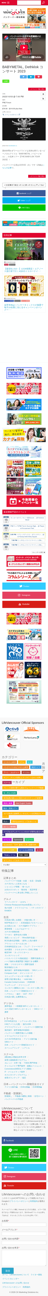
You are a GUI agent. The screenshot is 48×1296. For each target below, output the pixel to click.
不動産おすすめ (9, 855)
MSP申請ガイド (11, 923)
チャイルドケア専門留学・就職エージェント (23, 1066)
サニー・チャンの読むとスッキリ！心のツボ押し (22, 778)
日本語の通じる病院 (13, 920)
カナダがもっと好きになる (16, 884)
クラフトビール (21, 908)
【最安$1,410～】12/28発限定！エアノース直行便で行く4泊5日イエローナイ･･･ (23, 270)
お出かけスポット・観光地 (16, 890)
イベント (6, 840)
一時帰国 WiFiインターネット (27, 1006)
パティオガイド (37, 908)
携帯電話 (8, 1006)
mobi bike (28, 979)
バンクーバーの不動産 (14, 1099)
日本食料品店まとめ (13, 947)
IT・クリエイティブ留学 (15, 1072)
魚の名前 (8, 908)
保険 (6, 964)
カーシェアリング (12, 1048)
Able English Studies (23, 803)
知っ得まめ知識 (9, 793)
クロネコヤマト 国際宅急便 (22, 964)
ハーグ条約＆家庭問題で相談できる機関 (21, 961)
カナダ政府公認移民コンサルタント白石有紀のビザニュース (23, 815)
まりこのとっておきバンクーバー (16, 860)
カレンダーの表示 (38, 552)
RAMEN (8, 911)
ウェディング (10, 985)
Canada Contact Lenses (15, 982)
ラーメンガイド (11, 902)
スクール (6, 783)
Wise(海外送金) (28, 938)
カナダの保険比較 (12, 932)
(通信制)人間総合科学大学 (15, 1057)
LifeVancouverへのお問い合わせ (15, 1283)
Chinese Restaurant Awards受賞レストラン (23, 905)
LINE (6, 81)
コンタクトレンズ (12, 955)
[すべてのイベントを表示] (43, 94)
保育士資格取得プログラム (16, 1060)
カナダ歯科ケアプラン (28, 926)
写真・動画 (23, 855)
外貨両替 (31, 982)
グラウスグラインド (13, 1027)
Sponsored (12, 264)
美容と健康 (7, 803)
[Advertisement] (24, 338)
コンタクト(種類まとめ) (14, 988)
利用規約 (34, 1201)
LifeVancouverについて (19, 1275)
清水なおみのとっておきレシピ (24, 821)
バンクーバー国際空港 (33, 1027)
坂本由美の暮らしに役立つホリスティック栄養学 (22, 798)
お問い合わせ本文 (10, 1248)
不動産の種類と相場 (23, 1096)
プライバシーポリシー (19, 1201)
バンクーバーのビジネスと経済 (15, 767)
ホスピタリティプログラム (16, 1075)
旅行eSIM (27, 1024)
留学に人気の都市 (29, 941)
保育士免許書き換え (13, 979)
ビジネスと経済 (9, 762)
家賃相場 (8, 929)
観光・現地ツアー (10, 808)
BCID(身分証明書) (12, 941)
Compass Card (11, 973)
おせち (23, 902)
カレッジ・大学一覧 (13, 1063)
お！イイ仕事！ (9, 850)
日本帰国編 (37, 1087)
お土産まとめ (10, 926)
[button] (43, 98)
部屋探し (8, 1096)
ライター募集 (36, 1275)
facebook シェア (25, 193)
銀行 (18, 994)
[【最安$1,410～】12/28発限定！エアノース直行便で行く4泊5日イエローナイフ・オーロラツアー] (24, 259)
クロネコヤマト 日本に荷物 (26, 950)
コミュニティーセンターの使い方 (19, 976)
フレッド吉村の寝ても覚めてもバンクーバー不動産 (23, 788)
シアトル (26, 1048)
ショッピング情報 (12, 887)
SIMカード (38, 1009)
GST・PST (28, 994)
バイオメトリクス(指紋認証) (16, 958)
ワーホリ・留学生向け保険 (16, 935)
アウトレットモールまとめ (16, 944)
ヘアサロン (9, 994)
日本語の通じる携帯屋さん (16, 997)
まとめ (6, 264)
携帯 (6, 1012)
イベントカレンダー (10, 1279)
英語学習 (33, 890)
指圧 (24, 1078)
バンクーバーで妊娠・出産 (16, 881)
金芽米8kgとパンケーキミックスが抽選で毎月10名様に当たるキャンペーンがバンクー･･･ (23, 307)
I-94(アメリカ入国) (12, 1024)
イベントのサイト (11, 114)
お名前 (5, 1221)
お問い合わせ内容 (10, 1239)
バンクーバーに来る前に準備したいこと (21, 893)
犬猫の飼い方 (29, 920)
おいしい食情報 (25, 300)
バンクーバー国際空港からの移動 (19, 1033)
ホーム (5, 1275)
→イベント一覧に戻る (37, 89)
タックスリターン (21, 952)
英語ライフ (35, 767)
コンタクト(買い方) (35, 988)
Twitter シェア (25, 200)
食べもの (26, 887)
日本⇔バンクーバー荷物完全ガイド (19, 991)
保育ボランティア (12, 1078)
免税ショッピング (12, 938)
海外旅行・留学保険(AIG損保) (17, 970)
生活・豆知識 (35, 881)
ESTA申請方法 (11, 1021)
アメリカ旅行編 (30, 1039)
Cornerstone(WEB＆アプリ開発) (18, 1069)
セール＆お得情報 (9, 300)
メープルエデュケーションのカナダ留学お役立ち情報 (23, 833)
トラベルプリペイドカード (16, 1036)
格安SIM (8, 952)
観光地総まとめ (11, 967)
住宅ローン (39, 1096)
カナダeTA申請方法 (13, 1039)
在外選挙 (8, 950)
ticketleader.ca (13, 145)
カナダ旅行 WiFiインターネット (18, 1009)
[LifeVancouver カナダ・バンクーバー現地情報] (14, 23)
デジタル (26, 772)
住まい (6, 821)
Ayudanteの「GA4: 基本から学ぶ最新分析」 (20, 845)
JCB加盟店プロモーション (32, 923)
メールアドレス (9, 1230)
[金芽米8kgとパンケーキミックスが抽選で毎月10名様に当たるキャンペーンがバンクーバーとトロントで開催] (24, 296)
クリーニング (24, 985)
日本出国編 (25, 1087)
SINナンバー (37, 970)
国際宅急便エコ (37, 958)
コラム (21, 762)
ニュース (29, 840)
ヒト (29, 762)
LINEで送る (25, 208)
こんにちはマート (22, 929)
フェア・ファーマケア (33, 947)
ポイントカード (26, 973)
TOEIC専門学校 (30, 1063)
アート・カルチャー (11, 772)
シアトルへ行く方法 (28, 1021)
